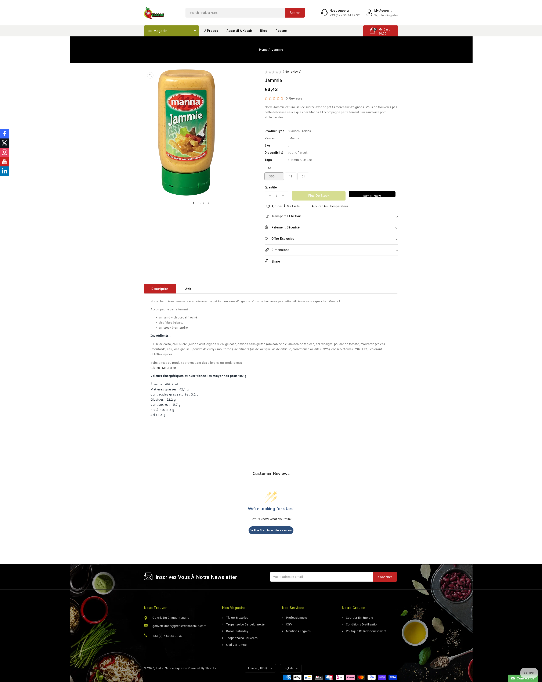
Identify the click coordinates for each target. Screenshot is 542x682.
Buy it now (372, 195)
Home (263, 49)
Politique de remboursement (366, 631)
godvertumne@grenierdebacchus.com (179, 626)
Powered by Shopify (202, 668)
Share (275, 261)
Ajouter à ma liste (285, 206)
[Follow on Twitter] (4, 143)
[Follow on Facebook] (4, 133)
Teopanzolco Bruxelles (241, 638)
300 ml (274, 176)
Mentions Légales (298, 631)
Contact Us (525, 678)
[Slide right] (208, 203)
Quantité (271, 187)
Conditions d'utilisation (362, 624)
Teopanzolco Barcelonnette (245, 624)
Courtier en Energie (359, 617)
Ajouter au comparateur (330, 206)
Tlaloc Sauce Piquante (171, 668)
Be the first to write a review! (271, 530)
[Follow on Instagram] (4, 152)
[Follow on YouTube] (4, 161)
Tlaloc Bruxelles (236, 617)
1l (290, 176)
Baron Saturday (236, 631)
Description (160, 289)
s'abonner (384, 577)
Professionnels (296, 617)
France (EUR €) (257, 668)
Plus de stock (319, 196)
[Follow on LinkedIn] (4, 171)
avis (188, 289)
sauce (307, 160)
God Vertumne (235, 644)
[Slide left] (194, 203)
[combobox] (245, 13)
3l (303, 176)
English (288, 668)
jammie (296, 160)
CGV (288, 624)
